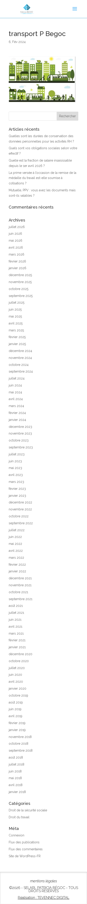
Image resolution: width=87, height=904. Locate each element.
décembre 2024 (20, 351)
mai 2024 (15, 392)
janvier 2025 (17, 344)
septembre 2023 (21, 447)
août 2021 (16, 606)
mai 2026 (15, 240)
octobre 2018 (18, 743)
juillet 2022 (17, 530)
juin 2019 (15, 709)
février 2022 (17, 564)
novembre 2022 (20, 509)
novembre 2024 (20, 358)
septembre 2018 (21, 750)
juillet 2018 (16, 764)
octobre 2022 (19, 516)
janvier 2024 (17, 420)
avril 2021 (15, 626)
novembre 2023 (20, 433)
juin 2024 (15, 385)
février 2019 (17, 723)
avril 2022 (16, 550)
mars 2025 (16, 330)
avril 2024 (16, 399)
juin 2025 (15, 309)
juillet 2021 (16, 612)
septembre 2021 (20, 599)
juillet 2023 (17, 454)
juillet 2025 (16, 302)
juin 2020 (15, 674)
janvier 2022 (17, 571)
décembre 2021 (20, 578)
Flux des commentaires (26, 849)
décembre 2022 (20, 502)
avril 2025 (16, 323)
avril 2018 (16, 785)
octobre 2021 (18, 592)
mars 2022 (16, 557)
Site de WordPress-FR (25, 856)
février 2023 (17, 488)
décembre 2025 (20, 275)
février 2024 (17, 413)
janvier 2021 (17, 647)
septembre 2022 (21, 523)
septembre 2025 (21, 296)
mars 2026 (16, 254)
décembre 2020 (20, 654)
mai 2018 (15, 778)
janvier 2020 (17, 688)
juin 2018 (15, 771)
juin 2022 (15, 537)
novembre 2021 (20, 585)
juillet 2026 (17, 227)
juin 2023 (15, 461)
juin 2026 (15, 233)
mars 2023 (16, 482)
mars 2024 (16, 406)
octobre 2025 (18, 289)
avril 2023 (16, 475)
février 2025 (17, 337)
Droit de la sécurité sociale (28, 810)
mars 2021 (16, 633)
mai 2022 (15, 544)
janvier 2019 (17, 730)
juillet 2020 (17, 668)
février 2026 (17, 261)
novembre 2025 (20, 282)
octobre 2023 (19, 440)
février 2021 (17, 640)
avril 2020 (16, 681)
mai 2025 (15, 316)
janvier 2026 (17, 268)
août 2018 (16, 757)
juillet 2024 (17, 378)
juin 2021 (15, 619)
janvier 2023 (17, 495)
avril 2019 (15, 716)
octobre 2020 (19, 661)
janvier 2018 (17, 792)
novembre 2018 (20, 737)
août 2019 (16, 702)
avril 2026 (16, 247)
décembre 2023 (20, 427)
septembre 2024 (21, 371)
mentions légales (43, 881)
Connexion (16, 835)
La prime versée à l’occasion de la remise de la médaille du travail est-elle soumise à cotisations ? (42, 178)
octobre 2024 (19, 365)
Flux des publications (24, 842)
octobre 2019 (18, 695)
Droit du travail (19, 817)
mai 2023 (15, 468)
